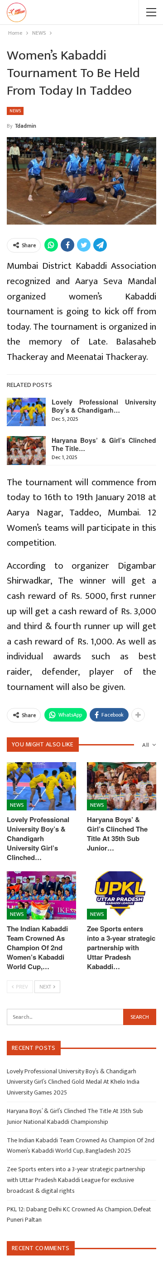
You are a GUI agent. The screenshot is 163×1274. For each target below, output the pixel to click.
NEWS (15, 111)
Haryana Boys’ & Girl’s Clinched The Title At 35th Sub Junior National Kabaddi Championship (75, 1116)
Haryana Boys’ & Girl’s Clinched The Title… (104, 444)
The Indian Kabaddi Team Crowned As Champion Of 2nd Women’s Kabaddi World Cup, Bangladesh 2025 (80, 1145)
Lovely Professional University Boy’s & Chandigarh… (104, 405)
